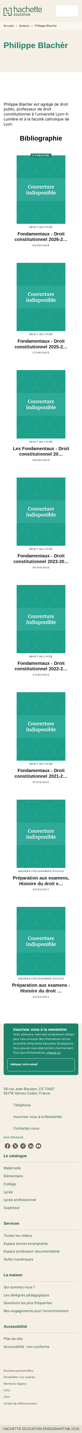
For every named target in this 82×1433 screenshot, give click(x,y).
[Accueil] (23, 11)
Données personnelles (18, 1370)
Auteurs (24, 25)
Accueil (9, 25)
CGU (7, 1390)
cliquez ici (53, 1052)
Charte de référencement (20, 1403)
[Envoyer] (69, 1065)
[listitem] (7, 1146)
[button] (60, 59)
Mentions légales (15, 1383)
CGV (7, 1397)
